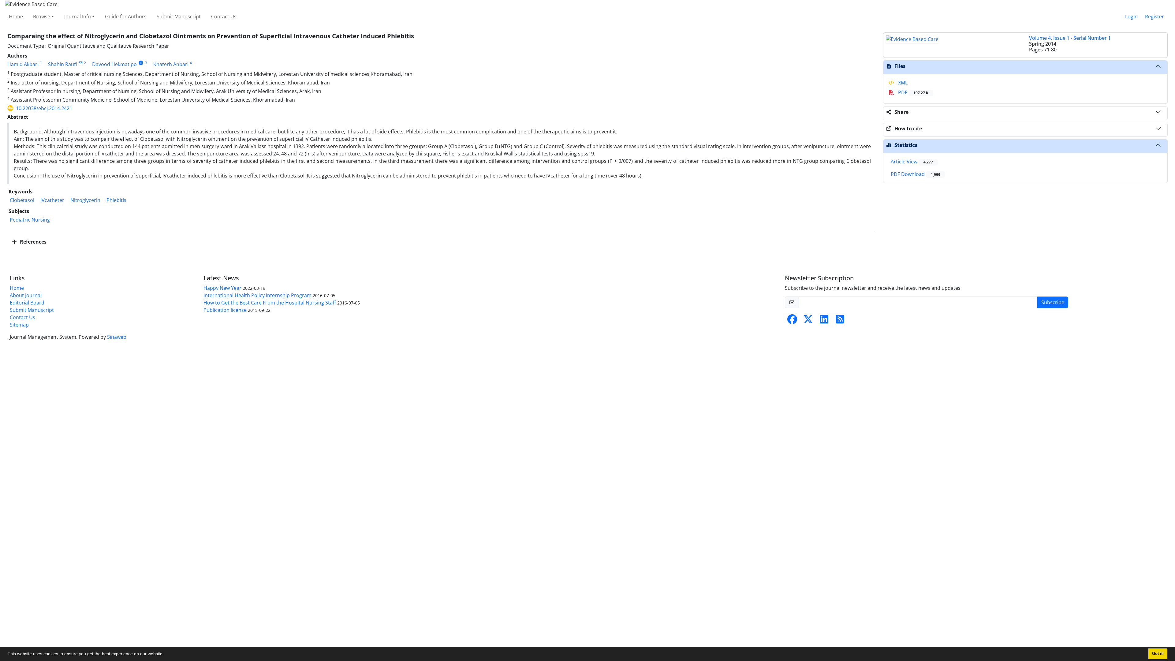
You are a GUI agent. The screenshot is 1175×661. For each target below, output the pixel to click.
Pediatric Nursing (30, 219)
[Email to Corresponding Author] (80, 62)
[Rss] (840, 321)
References (33, 241)
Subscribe (1052, 302)
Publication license (225, 310)
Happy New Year (222, 288)
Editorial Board (27, 302)
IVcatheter (52, 200)
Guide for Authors (126, 16)
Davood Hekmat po (114, 64)
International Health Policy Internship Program (257, 295)
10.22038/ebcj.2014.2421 (44, 108)
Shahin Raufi (62, 64)
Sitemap (19, 324)
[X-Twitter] (808, 321)
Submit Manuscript (179, 16)
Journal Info (77, 16)
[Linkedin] (824, 321)
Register (1154, 16)
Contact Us (224, 16)
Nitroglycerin (85, 200)
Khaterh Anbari (170, 64)
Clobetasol (22, 200)
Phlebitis (116, 200)
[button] (166, 654)
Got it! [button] (1158, 654)
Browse (41, 16)
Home (16, 16)
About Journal (26, 295)
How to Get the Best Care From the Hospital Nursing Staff (269, 302)
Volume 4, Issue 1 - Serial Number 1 (1070, 38)
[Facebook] (792, 321)
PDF (912, 92)
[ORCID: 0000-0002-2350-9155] (141, 62)
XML (902, 82)
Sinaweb (116, 337)
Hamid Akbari (23, 64)
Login (1131, 16)
